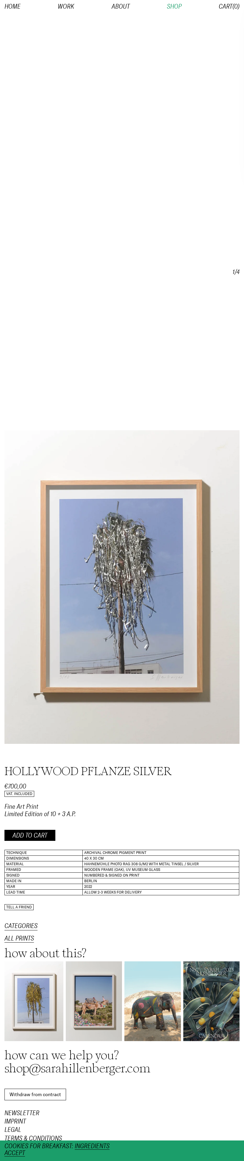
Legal (12, 1130)
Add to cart (29, 835)
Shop (174, 6)
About (121, 6)
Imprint (15, 1121)
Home (12, 6)
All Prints (19, 938)
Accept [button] (14, 1153)
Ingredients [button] (92, 1146)
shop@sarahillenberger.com (77, 1068)
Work (66, 6)
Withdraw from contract (35, 1094)
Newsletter (21, 1113)
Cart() (229, 6)
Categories (20, 926)
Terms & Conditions (33, 1138)
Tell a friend (19, 907)
